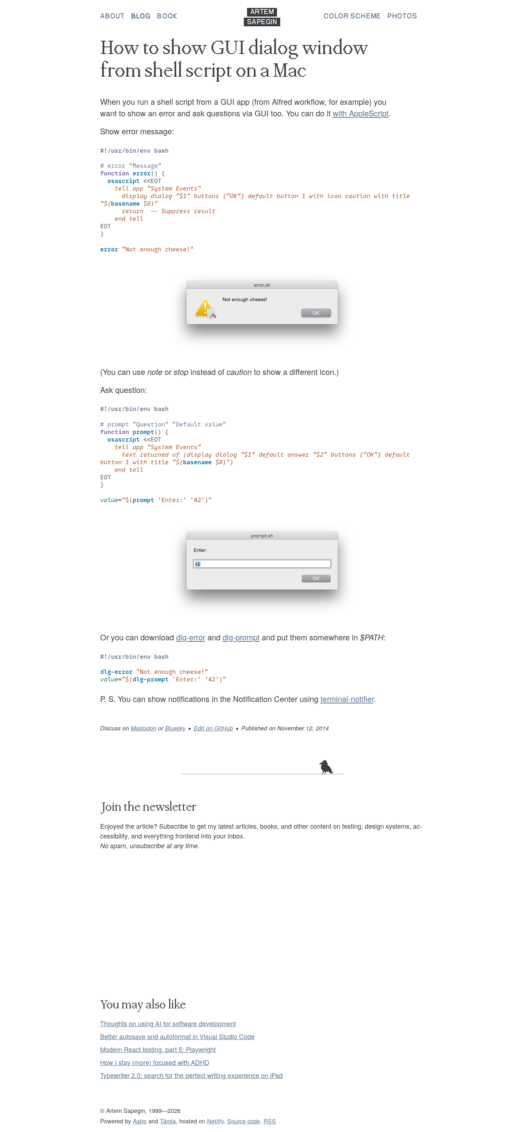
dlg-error (190, 637)
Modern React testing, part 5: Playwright (158, 1049)
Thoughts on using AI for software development (168, 1023)
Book (167, 16)
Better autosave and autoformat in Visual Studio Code (177, 1036)
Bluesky (175, 728)
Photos (403, 16)
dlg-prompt (241, 637)
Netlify (215, 1121)
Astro (140, 1121)
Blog (141, 16)
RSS (270, 1121)
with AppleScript (361, 112)
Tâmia (168, 1121)
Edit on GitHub (213, 728)
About (112, 16)
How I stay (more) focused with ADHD (154, 1062)
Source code (243, 1121)
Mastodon (143, 728)
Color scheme (352, 16)
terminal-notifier (347, 698)
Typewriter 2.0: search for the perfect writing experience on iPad (191, 1075)
